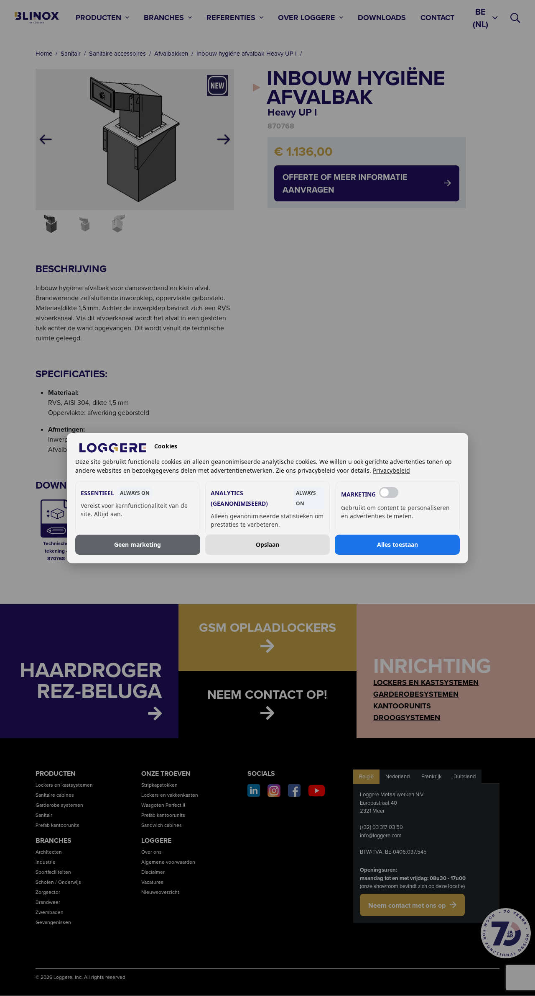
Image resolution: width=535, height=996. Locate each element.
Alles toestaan (397, 544)
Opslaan (267, 544)
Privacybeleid (391, 470)
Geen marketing (137, 544)
